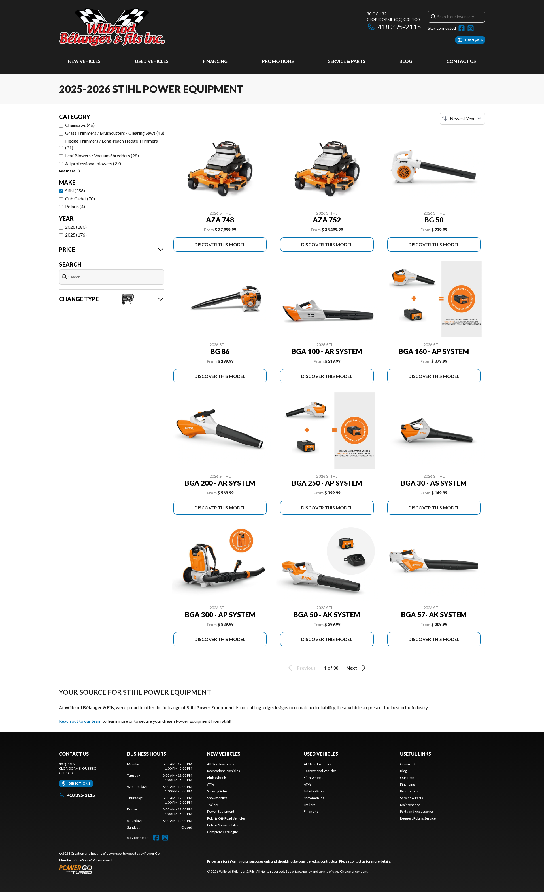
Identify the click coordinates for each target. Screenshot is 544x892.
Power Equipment (220, 811)
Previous (306, 667)
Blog (406, 61)
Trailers (213, 805)
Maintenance (410, 805)
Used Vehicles (152, 61)
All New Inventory (220, 764)
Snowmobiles (217, 798)
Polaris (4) (75, 206)
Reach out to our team (80, 721)
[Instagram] (470, 28)
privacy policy (302, 871)
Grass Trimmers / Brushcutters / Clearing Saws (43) (114, 133)
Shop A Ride (91, 860)
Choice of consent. (354, 871)
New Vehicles (84, 61)
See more (67, 171)
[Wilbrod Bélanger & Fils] (130, 27)
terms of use (328, 871)
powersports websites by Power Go (133, 853)
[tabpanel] (159, 796)
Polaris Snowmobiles (223, 825)
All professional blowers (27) (93, 163)
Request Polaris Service (418, 818)
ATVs (211, 784)
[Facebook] (461, 28)
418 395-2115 (399, 27)
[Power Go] (109, 869)
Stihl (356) (75, 190)
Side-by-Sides (217, 791)
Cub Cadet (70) (80, 198)
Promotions (278, 61)
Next (352, 667)
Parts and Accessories (417, 811)
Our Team (407, 777)
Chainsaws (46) (80, 125)
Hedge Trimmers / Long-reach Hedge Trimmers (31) (111, 144)
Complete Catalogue (222, 832)
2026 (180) (76, 227)
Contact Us (461, 61)
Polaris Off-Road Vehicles (226, 818)
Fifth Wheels (217, 777)
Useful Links (415, 753)
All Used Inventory (318, 764)
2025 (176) (76, 234)
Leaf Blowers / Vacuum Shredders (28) (102, 155)
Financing (215, 61)
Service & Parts (346, 61)
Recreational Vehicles (223, 771)
